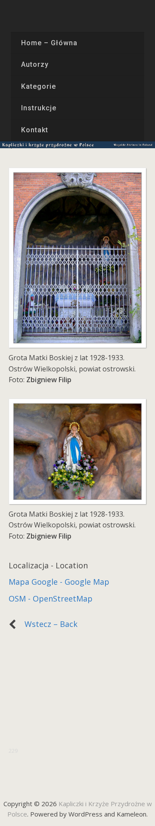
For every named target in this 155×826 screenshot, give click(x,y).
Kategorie (38, 86)
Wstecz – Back (47, 624)
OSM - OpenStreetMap (51, 598)
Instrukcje (38, 108)
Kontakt (34, 130)
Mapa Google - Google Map (59, 582)
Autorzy (35, 64)
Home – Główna (49, 43)
